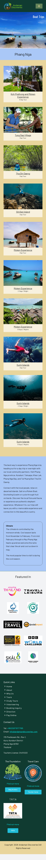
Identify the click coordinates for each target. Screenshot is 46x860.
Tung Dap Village (23, 135)
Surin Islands (23, 365)
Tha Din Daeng (23, 173)
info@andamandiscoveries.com (24, 731)
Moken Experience (23, 250)
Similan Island (23, 211)
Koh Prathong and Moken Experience (23, 95)
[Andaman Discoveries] (13, 3)
